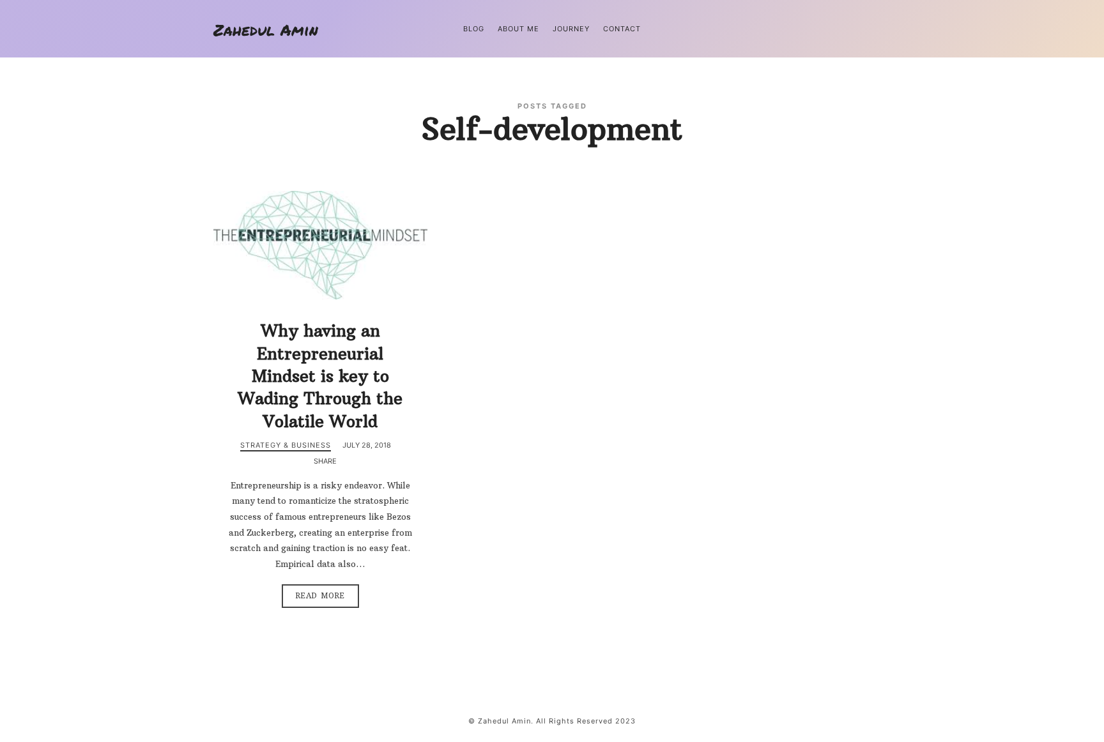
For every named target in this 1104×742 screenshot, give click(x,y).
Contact (622, 28)
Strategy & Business (285, 445)
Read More (320, 595)
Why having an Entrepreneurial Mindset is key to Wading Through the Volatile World (320, 376)
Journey (571, 28)
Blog (473, 28)
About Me (518, 28)
